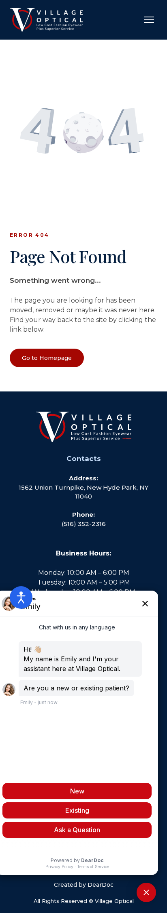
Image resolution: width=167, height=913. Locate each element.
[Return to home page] (46, 20)
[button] (47, 358)
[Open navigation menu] (149, 20)
